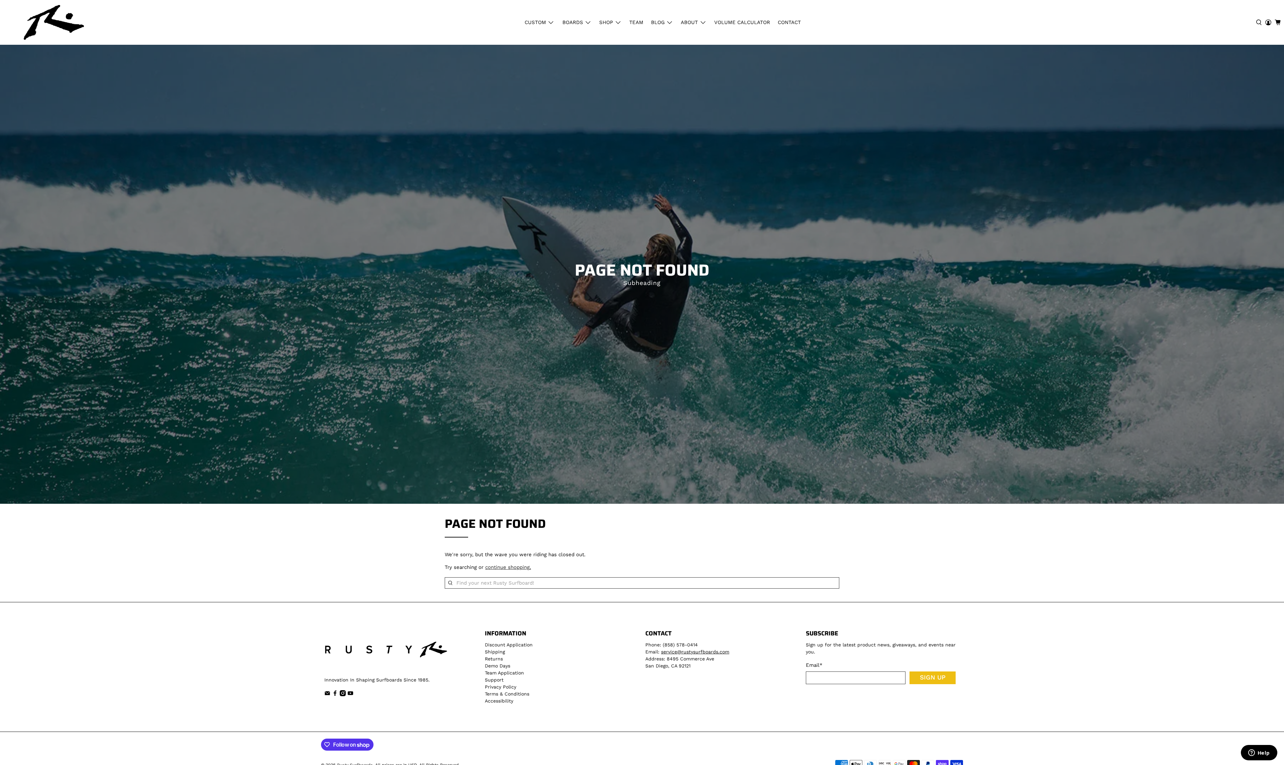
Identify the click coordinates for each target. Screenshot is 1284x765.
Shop (606, 22)
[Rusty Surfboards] (54, 22)
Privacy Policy (500, 687)
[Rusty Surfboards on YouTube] (350, 694)
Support (494, 679)
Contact (789, 22)
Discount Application (509, 644)
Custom (535, 22)
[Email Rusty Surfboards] (327, 694)
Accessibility (499, 701)
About (689, 22)
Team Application (504, 672)
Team (636, 22)
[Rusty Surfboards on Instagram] (343, 694)
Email (814, 665)
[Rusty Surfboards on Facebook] (335, 694)
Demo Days (497, 665)
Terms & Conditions (507, 694)
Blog (658, 22)
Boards (572, 22)
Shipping (495, 651)
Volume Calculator (742, 22)
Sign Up (933, 677)
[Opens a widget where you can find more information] (1259, 753)
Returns (494, 658)
